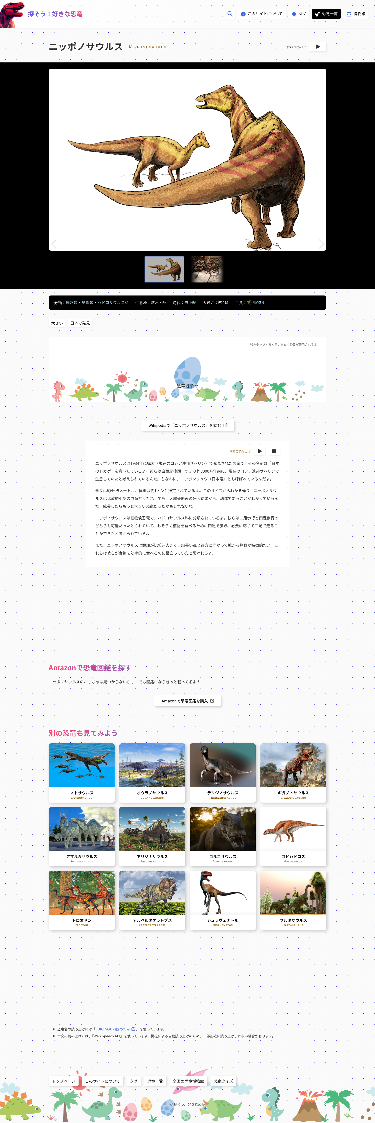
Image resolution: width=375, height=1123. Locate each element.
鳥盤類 (71, 302)
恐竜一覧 (155, 1081)
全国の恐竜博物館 (188, 1081)
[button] (54, 243)
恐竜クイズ (223, 1081)
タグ (134, 1081)
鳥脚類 (87, 302)
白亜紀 (190, 302)
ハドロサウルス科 (113, 302)
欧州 (155, 302)
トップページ (63, 1081)
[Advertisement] (187, 614)
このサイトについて (102, 1081)
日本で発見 (80, 323)
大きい (57, 323)
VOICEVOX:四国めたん (112, 1029)
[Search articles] (230, 14)
